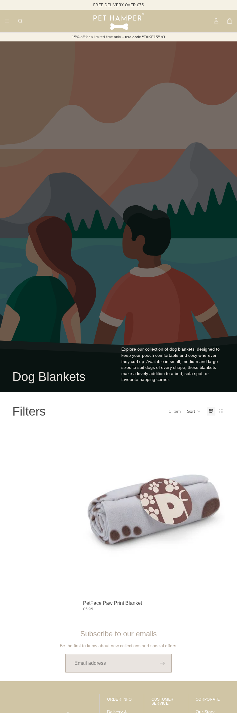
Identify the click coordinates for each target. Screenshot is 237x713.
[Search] (20, 21)
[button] (194, 411)
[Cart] (229, 21)
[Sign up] (162, 663)
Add (220, 588)
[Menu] (7, 21)
